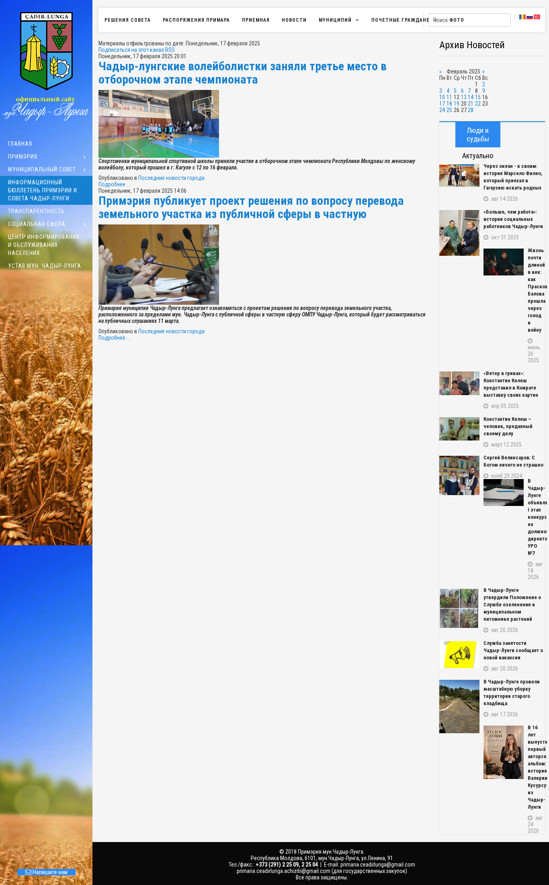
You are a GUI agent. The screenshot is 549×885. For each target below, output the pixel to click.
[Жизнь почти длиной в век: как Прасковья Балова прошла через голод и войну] (503, 262)
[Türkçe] (537, 16)
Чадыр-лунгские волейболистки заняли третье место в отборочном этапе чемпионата (242, 72)
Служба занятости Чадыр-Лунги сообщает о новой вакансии (513, 650)
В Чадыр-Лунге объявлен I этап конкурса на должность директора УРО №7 (536, 517)
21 (470, 103)
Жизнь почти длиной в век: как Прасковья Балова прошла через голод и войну (536, 290)
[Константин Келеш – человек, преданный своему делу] (459, 428)
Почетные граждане (400, 20)
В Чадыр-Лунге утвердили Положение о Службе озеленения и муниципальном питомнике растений (512, 604)
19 (456, 103)
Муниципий (335, 20)
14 (470, 97)
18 (449, 103)
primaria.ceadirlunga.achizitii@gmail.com (283, 871)
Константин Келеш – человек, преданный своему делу (508, 426)
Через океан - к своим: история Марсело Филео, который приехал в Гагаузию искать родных (513, 177)
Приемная (256, 20)
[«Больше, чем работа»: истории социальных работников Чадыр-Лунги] (459, 233)
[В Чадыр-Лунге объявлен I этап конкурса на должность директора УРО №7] (503, 492)
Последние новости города (171, 178)
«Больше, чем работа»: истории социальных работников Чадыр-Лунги (513, 219)
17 (442, 103)
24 (442, 110)
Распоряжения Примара (196, 20)
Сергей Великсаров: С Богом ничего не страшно (513, 461)
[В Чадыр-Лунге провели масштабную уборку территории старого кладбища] (459, 706)
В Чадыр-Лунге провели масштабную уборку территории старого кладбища (511, 692)
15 (478, 97)
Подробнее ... (114, 184)
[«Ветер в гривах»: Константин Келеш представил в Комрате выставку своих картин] (459, 383)
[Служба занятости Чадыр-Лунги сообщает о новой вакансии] (459, 654)
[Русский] (530, 16)
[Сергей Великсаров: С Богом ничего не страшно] (459, 475)
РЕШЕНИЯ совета (127, 20)
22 (478, 103)
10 (442, 97)
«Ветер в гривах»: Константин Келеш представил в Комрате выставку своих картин (510, 384)
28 (470, 110)
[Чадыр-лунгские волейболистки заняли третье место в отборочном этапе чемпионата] (264, 124)
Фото (456, 20)
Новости (294, 20)
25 (449, 110)
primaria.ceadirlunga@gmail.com (377, 864)
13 (464, 97)
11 (449, 97)
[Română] (522, 16)
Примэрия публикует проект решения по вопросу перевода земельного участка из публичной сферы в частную (251, 207)
